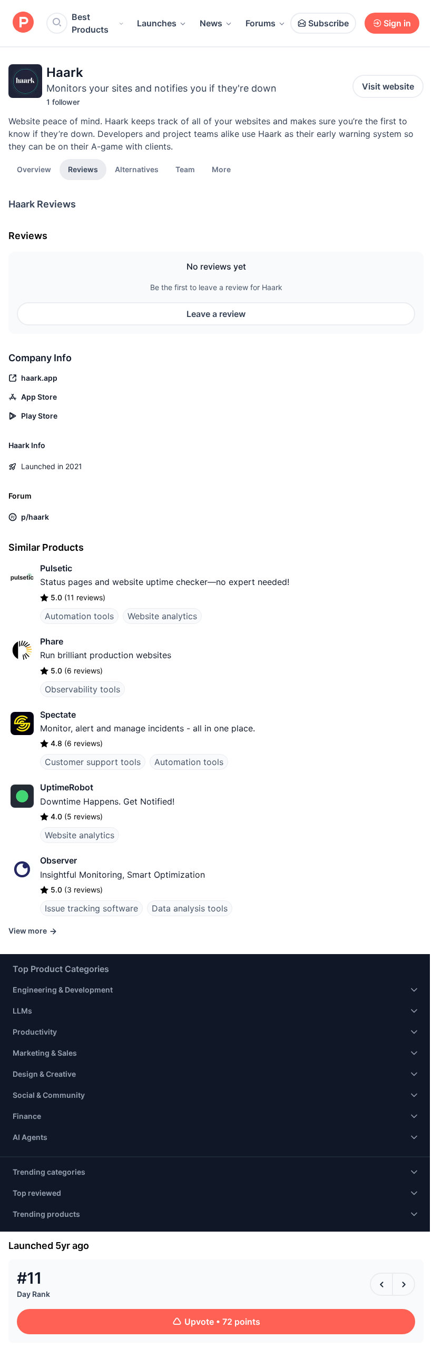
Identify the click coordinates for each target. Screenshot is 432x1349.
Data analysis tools (190, 908)
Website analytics (162, 616)
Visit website (388, 86)
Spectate (58, 714)
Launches (156, 23)
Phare (51, 641)
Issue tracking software (91, 908)
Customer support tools (93, 762)
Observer (58, 860)
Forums (261, 23)
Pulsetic (56, 568)
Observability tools (82, 689)
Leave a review (216, 314)
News (211, 23)
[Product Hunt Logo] (23, 23)
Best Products (90, 23)
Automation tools (79, 616)
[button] (221, 169)
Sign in (397, 23)
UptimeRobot (66, 787)
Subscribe (328, 23)
